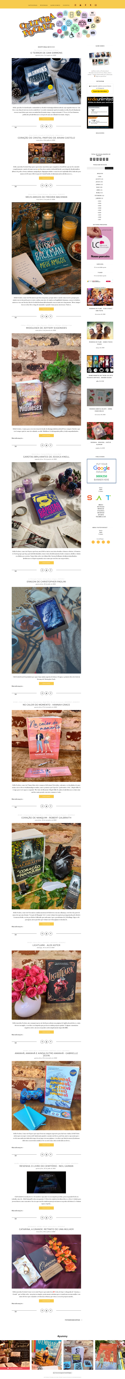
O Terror (55, 50)
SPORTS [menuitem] (101, 515)
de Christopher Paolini (35, 579)
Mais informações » (17, 438)
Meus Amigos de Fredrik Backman (46, 197)
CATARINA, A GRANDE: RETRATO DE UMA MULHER (46, 1229)
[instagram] (93, 542)
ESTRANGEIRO (43, 1050)
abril (98, 190)
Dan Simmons (38, 50)
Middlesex (51, 325)
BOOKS (15, 702)
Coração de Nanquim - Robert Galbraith (46, 818)
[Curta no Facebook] (50, 126)
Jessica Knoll (57, 454)
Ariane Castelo (33, 135)
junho (98, 184)
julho (98, 182)
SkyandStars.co (76, 1377)
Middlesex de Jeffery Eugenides (46, 328)
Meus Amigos (53, 194)
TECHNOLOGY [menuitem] (101, 516)
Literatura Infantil (54, 1163)
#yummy (62, 1336)
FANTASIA (61, 579)
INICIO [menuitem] (101, 505)
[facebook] (103, 542)
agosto (98, 179)
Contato (100, 491)
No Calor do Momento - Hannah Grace (46, 705)
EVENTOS (66, 5)
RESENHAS (44, 5)
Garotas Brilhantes (46, 454)
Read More (46, 118)
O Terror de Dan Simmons (46, 53)
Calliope (23, 325)
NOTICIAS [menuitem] (100, 507)
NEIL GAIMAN (65, 1163)
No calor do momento (57, 702)
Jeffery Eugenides (41, 325)
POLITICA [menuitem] (100, 511)
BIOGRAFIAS (32, 1226)
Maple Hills (46, 702)
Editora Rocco (48, 50)
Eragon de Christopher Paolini (46, 581)
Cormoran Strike (29, 815)
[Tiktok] (108, 542)
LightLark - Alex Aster (46, 945)
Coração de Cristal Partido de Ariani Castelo (46, 138)
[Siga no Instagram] (42, 126)
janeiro (99, 198)
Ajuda (100, 489)
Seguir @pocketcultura (100, 91)
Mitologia (58, 325)
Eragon (54, 579)
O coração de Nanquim (60, 815)
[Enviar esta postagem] (15, 127)
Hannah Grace (37, 702)
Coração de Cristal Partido (46, 135)
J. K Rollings (48, 815)
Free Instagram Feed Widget (63, 1373)
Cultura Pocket (58, 1377)
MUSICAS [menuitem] (101, 508)
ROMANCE (61, 194)
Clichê (21, 702)
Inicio (100, 487)
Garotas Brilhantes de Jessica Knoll (46, 457)
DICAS (45, 1226)
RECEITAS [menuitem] (100, 512)
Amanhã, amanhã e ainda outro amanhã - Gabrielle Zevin (46, 1054)
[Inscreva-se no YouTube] (46, 126)
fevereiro (98, 195)
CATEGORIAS (32, 5)
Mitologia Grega (67, 325)
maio (98, 187)
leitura (59, 1050)
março (98, 192)
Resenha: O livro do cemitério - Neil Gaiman (46, 1166)
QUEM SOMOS (55, 5)
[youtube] (98, 542)
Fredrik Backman (43, 194)
